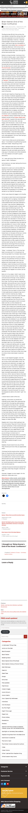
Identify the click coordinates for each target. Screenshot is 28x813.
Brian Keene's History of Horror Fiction (13, 664)
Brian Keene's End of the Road (17, 8)
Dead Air (4, 670)
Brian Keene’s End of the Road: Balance (11, 532)
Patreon (6, 80)
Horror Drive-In (6, 692)
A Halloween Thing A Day (9, 645)
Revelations (5, 720)
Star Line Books (19, 45)
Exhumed (5, 679)
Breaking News (6, 657)
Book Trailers (5, 654)
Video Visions (6, 750)
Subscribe (5, 632)
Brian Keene (21, 28)
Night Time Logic (7, 711)
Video (3, 747)
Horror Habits (6, 695)
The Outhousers (6, 68)
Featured (17, 29)
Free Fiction (5, 686)
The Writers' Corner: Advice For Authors (13, 744)
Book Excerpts (6, 651)
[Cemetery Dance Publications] (14, 2)
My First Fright (6, 708)
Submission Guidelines (8, 737)
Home (2, 8)
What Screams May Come (9, 756)
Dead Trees (5, 673)
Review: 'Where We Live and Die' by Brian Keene (13, 515)
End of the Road (10, 29)
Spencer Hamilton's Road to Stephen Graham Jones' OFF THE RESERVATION (13, 727)
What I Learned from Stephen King (12, 753)
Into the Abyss (6, 704)
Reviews (4, 723)
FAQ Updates (5, 683)
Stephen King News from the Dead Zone (13, 734)
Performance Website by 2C (6, 811)
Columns (4, 29)
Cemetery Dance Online (9, 26)
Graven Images (6, 689)
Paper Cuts (5, 714)
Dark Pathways (6, 667)
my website (5, 115)
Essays (4, 676)
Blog (7, 8)
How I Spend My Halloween (10, 698)
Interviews (5, 701)
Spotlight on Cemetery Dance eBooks (12, 731)
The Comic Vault (6, 741)
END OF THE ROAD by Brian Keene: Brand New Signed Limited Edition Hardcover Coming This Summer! (13, 524)
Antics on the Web (7, 648)
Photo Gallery (6, 717)
